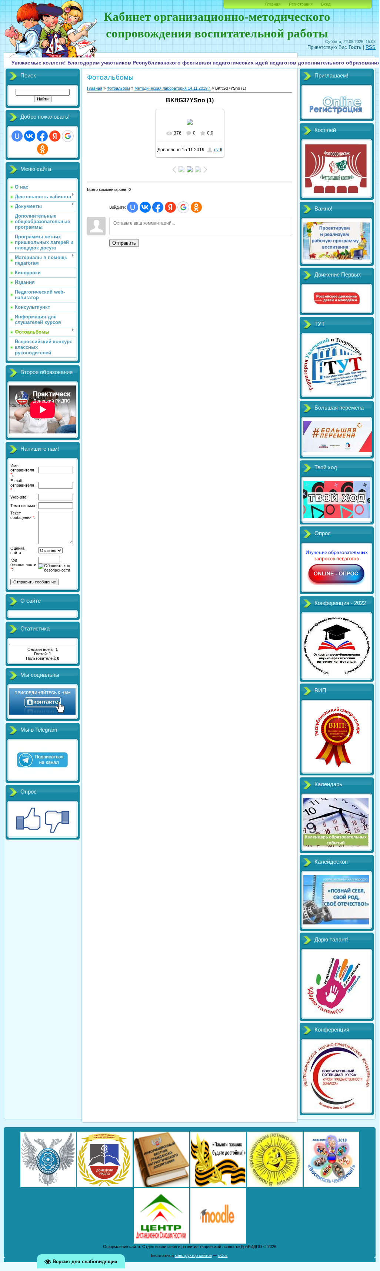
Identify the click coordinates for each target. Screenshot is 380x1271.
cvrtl (218, 149)
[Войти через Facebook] (42, 136)
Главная (272, 4)
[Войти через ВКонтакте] (29, 136)
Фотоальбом (118, 88)
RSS (371, 47)
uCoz (223, 1255)
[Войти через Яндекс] (54, 136)
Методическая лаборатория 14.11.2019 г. (172, 88)
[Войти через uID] (17, 136)
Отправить (124, 243)
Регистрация (301, 4)
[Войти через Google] (68, 136)
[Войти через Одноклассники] (42, 149)
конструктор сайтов (193, 1255)
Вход (325, 4)
